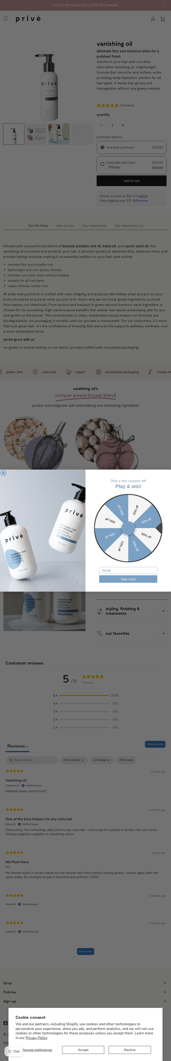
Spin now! (128, 579)
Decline (130, 1050)
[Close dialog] (3, 473)
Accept (83, 1050)
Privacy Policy (36, 1037)
